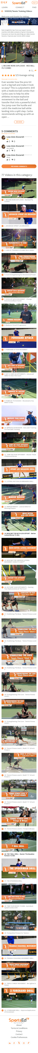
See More (19, 122)
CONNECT (20, 7)
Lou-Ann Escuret (15, 136)
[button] (32, 71)
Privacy (19, 1031)
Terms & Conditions (19, 1028)
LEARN (4, 7)
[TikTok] (28, 1043)
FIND (34, 7)
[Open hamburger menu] (1, 2)
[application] (19, 52)
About (19, 1025)
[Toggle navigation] (6, 2)
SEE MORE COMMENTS (19, 166)
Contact (19, 1034)
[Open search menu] (4, 3)
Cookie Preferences (19, 1037)
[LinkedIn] (10, 1043)
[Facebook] (14, 1043)
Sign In (35, 2)
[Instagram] (24, 1043)
